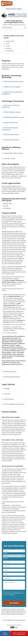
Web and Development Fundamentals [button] (10, 129)
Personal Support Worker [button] (12, 377)
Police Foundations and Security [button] (14, 404)
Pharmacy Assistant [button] (10, 372)
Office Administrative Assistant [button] (14, 81)
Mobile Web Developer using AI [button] (14, 117)
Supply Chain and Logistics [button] (12, 87)
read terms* (12, 594)
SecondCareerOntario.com (17, 620)
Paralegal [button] (7, 388)
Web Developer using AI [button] (11, 134)
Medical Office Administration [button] (13, 153)
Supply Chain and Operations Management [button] (12, 93)
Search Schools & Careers (13, 9)
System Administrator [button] (11, 122)
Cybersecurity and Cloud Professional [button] (10, 106)
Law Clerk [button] (7, 394)
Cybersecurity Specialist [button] (11, 140)
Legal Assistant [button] (9, 399)
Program (5, 558)
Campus (5, 553)
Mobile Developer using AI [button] (12, 112)
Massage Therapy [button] (9, 158)
